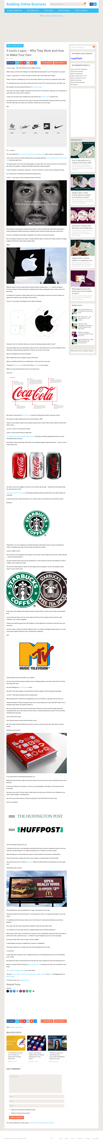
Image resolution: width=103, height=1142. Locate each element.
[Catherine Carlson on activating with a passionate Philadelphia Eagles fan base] (57, 1043)
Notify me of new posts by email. (20, 1113)
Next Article (59, 63)
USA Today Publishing (77, 71)
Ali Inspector (74, 84)
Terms (72, 1138)
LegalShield (76, 58)
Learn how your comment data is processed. (41, 1123)
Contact (67, 1138)
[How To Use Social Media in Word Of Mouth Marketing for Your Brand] (36, 1043)
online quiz (30, 862)
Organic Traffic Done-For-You (79, 76)
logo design (17, 365)
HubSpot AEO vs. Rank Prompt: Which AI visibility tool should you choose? (81, 195)
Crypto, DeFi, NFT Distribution (79, 69)
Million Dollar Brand (76, 80)
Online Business (64, 10)
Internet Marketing (14, 10)
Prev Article (47, 63)
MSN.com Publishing (76, 73)
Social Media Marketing (15, 45)
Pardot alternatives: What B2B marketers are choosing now (85, 341)
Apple (50, 287)
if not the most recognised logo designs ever (31, 154)
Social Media (48, 10)
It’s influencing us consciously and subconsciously (20, 436)
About (60, 1138)
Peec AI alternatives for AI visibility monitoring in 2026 (85, 311)
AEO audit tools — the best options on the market (84, 318)
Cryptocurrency (81, 10)
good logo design (37, 87)
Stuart (51, 974)
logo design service (34, 964)
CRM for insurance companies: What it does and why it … (85, 334)
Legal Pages (95, 1138)
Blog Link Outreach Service (78, 78)
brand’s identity (45, 97)
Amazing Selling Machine (78, 82)
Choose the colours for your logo (15, 493)
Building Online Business (26, 4)
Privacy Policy (80, 1138)
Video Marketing (33, 10)
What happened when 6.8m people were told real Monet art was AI (82, 291)
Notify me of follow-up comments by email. (23, 1110)
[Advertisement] (51, 29)
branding (36, 365)
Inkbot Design (10, 976)
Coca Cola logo (26, 415)
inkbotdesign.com (25, 980)
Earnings (88, 1138)
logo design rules (24, 687)
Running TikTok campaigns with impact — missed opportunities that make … (86, 326)
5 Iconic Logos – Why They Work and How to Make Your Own (29, 974)
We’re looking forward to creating (15, 970)
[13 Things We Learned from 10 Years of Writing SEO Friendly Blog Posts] (15, 1043)
